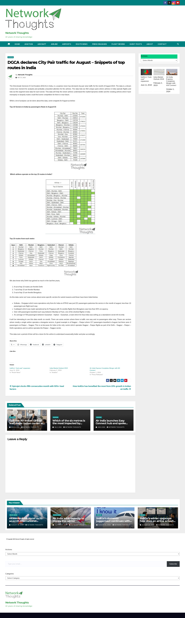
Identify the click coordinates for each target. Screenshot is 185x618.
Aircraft (42, 44)
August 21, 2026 (104, 525)
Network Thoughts (17, 32)
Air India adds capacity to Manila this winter (68, 520)
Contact (162, 44)
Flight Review (118, 44)
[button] (178, 44)
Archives (144, 56)
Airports (66, 44)
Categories (9, 574)
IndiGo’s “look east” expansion (20, 368)
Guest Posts (136, 44)
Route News (81, 44)
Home (17, 44)
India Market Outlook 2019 (59, 368)
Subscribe (173, 564)
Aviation (29, 44)
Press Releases (99, 44)
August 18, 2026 (148, 525)
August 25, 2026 (61, 525)
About (150, 44)
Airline (54, 44)
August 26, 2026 (17, 525)
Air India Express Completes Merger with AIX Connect (171, 81)
